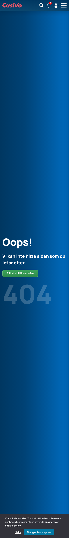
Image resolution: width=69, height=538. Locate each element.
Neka (18, 532)
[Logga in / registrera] (56, 5)
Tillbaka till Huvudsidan (20, 273)
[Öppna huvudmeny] (64, 5)
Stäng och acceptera (39, 532)
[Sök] (41, 5)
